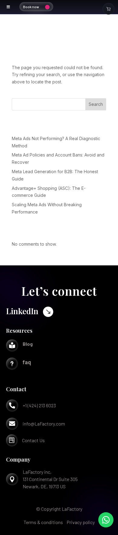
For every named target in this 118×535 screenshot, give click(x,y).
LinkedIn (22, 311)
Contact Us (33, 440)
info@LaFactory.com (44, 423)
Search (96, 104)
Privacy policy (81, 522)
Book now (31, 7)
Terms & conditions (43, 522)
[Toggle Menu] (8, 7)
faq (26, 362)
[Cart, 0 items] (108, 9)
